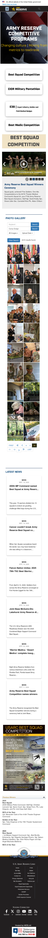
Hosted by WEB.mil (23, 925)
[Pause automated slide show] (27, 179)
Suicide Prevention (23, 894)
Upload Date (27, 233)
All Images (13, 233)
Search (35, 224)
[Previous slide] (4, 164)
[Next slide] (43, 164)
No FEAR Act (31, 873)
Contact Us (17, 876)
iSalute (31, 870)
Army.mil (31, 878)
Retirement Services (23, 889)
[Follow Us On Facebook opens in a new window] (6, 912)
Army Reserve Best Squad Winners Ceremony (23, 186)
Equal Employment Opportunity (23, 886)
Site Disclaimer (17, 881)
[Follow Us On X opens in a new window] (12, 912)
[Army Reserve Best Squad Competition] (32, 391)
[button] (10, 4)
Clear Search (14, 240)
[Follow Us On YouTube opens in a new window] (24, 912)
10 (35, 445)
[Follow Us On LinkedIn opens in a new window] (30, 912)
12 (14, 449)
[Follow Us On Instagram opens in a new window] (18, 912)
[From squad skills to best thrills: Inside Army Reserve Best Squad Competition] (32, 372)
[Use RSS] (36, 912)
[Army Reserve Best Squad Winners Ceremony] (24, 164)
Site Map (17, 870)
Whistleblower (31, 876)
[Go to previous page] (22, 445)
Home (17, 868)
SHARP (24, 892)
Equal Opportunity (24, 884)
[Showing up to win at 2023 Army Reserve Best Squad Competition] (15, 254)
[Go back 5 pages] (17, 445)
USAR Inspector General (24, 897)
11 (10, 449)
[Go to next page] (19, 449)
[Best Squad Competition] (32, 332)
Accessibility (17, 873)
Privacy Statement (17, 878)
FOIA (31, 868)
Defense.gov (31, 881)
